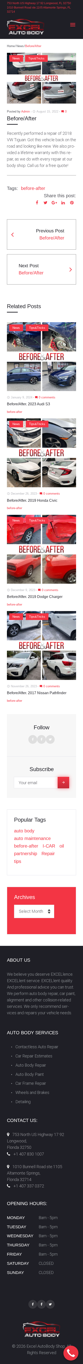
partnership (25, 853)
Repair (48, 853)
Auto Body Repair (30, 1065)
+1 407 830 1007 (28, 1154)
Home (11, 46)
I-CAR (49, 845)
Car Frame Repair (30, 1083)
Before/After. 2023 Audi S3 (28, 404)
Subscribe (63, 782)
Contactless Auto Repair (36, 1046)
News (20, 46)
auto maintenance (32, 838)
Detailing (23, 1101)
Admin (25, 111)
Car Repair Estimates (33, 1056)
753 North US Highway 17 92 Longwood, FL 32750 (39, 3)
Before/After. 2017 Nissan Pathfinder (36, 693)
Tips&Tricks (36, 58)
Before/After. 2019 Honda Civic (32, 500)
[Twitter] (50, 739)
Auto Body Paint (29, 1074)
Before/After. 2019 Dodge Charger (34, 597)
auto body (24, 830)
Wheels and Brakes (32, 1092)
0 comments (45, 397)
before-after (33, 188)
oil (61, 845)
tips (17, 861)
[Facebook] (32, 739)
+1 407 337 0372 (28, 1186)
